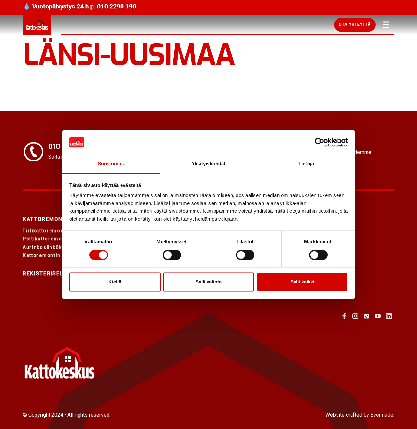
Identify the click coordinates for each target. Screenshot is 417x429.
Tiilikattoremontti (46, 230)
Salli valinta (208, 282)
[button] (355, 25)
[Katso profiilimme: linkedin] (388, 316)
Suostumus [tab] (111, 164)
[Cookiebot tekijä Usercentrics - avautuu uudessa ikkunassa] (319, 142)
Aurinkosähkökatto (47, 247)
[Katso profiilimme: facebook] (344, 316)
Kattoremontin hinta (49, 255)
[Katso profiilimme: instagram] (355, 316)
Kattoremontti (47, 219)
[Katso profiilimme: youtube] (377, 316)
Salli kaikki (302, 282)
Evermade (381, 415)
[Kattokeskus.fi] (59, 363)
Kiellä (114, 282)
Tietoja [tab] (306, 164)
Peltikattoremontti (47, 238)
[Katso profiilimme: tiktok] (366, 316)
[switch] (172, 255)
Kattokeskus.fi (37, 25)
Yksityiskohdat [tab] (208, 164)
